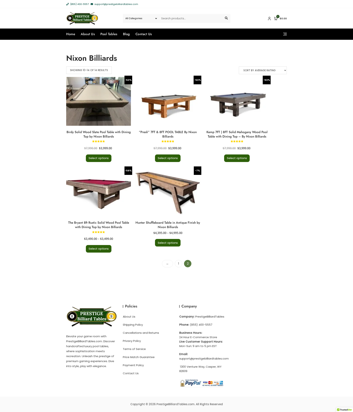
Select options (99, 158)
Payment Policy (133, 365)
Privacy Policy (132, 341)
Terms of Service (134, 349)
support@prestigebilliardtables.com (116, 4)
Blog (126, 34)
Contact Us (144, 34)
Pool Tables (108, 34)
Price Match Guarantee (139, 357)
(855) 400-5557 (79, 4)
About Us (88, 34)
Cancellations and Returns (141, 333)
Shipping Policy (133, 325)
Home (70, 34)
